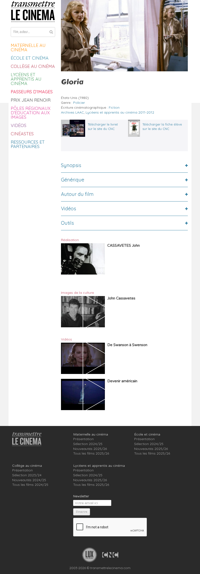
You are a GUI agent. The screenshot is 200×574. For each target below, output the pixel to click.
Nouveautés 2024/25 (29, 480)
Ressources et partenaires (28, 144)
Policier (79, 102)
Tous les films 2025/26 (91, 453)
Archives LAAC (72, 112)
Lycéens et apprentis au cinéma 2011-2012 (120, 112)
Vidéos (18, 125)
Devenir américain (122, 381)
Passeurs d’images (32, 92)
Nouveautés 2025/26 (90, 448)
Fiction (114, 107)
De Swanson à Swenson (127, 345)
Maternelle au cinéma (28, 48)
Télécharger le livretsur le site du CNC (103, 126)
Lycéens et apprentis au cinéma (26, 79)
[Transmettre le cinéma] (33, 11)
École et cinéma (30, 58)
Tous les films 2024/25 (30, 484)
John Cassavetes (121, 298)
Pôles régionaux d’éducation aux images (30, 113)
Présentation (83, 439)
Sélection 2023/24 (26, 475)
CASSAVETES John (123, 245)
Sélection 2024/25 (87, 444)
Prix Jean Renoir (30, 100)
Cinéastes (22, 134)
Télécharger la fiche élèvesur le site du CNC (162, 126)
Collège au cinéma (33, 66)
